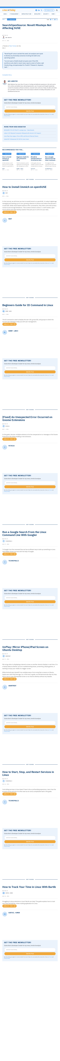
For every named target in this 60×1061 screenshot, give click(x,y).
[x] (41, 10)
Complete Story (7, 75)
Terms (50, 114)
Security (46, 14)
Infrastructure (26, 14)
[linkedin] (39, 10)
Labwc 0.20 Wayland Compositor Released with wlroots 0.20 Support (22, 133)
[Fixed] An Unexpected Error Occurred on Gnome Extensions (37, 158)
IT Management (14, 14)
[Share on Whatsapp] (57, 19)
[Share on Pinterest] (55, 19)
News (5, 14)
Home (3, 19)
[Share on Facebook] (50, 19)
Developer (37, 14)
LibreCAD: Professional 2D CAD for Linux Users (16, 139)
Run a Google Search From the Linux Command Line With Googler (50, 158)
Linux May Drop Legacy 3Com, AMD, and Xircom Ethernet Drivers (21, 136)
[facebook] (36, 10)
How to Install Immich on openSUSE (6, 158)
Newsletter (50, 10)
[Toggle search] (57, 10)
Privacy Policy (7, 115)
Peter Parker (12, 46)
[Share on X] (52, 19)
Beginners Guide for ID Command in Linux (23, 158)
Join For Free (30, 111)
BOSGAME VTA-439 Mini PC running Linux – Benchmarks (19, 130)
